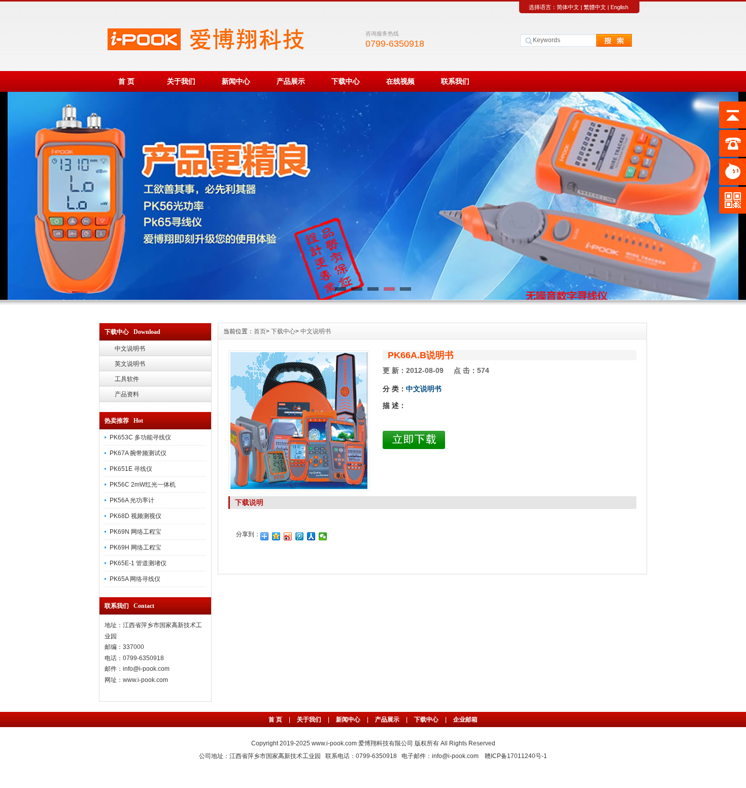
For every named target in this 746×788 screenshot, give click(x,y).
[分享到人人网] (311, 536)
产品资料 (127, 394)
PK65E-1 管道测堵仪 (138, 563)
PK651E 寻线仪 (131, 468)
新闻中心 (236, 81)
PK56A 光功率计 (132, 500)
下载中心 (345, 81)
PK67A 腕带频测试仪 (138, 453)
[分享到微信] (323, 536)
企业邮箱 (465, 719)
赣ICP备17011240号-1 (516, 756)
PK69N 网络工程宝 (135, 531)
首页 (260, 331)
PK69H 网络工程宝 (135, 547)
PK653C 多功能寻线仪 (140, 437)
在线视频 (400, 81)
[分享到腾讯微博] (299, 536)
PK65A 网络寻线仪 (135, 579)
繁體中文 (595, 7)
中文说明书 (130, 348)
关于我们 (181, 81)
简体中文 (568, 7)
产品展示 (291, 81)
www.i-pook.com (335, 743)
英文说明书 (130, 363)
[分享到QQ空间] (276, 536)
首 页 (126, 81)
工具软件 (127, 379)
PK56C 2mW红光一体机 (143, 484)
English (619, 7)
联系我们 (455, 81)
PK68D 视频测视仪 (135, 516)
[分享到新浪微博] (288, 536)
